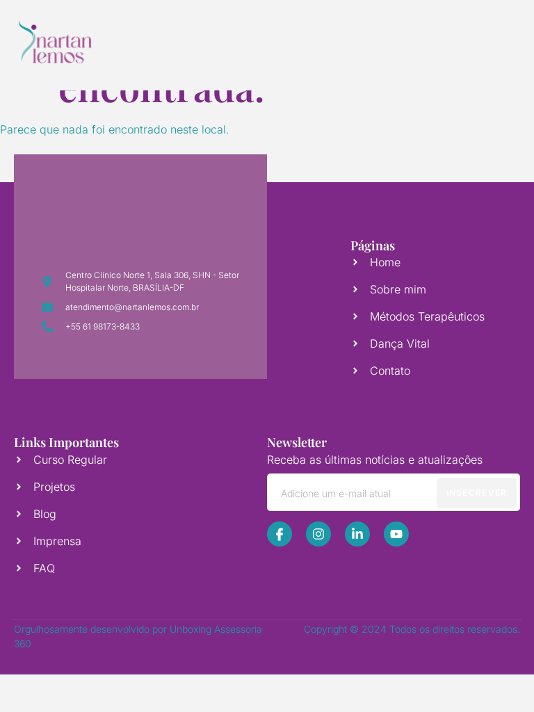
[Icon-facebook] (279, 534)
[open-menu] (483, 42)
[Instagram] (318, 534)
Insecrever (477, 492)
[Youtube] (396, 534)
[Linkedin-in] (357, 534)
